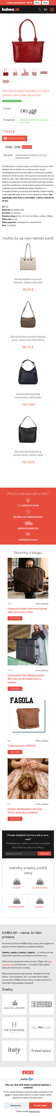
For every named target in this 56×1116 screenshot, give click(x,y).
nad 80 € (39, 906)
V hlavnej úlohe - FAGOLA (22, 745)
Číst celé (15, 618)
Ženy (37, 2)
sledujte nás (7, 964)
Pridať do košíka (16, 138)
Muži (45, 2)
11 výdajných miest (28, 505)
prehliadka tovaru (28, 539)
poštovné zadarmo (28, 528)
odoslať (44, 853)
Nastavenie (15, 1105)
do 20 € (16, 887)
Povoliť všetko (40, 1105)
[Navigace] (51, 9)
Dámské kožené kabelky (26, 155)
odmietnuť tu (34, 1111)
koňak (17, 147)
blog (50, 961)
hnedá (9, 147)
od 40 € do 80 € (16, 906)
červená (27, 147)
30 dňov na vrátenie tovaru (28, 516)
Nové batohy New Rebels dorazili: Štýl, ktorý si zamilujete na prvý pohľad (26, 678)
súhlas (7, 1095)
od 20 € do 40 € (39, 887)
